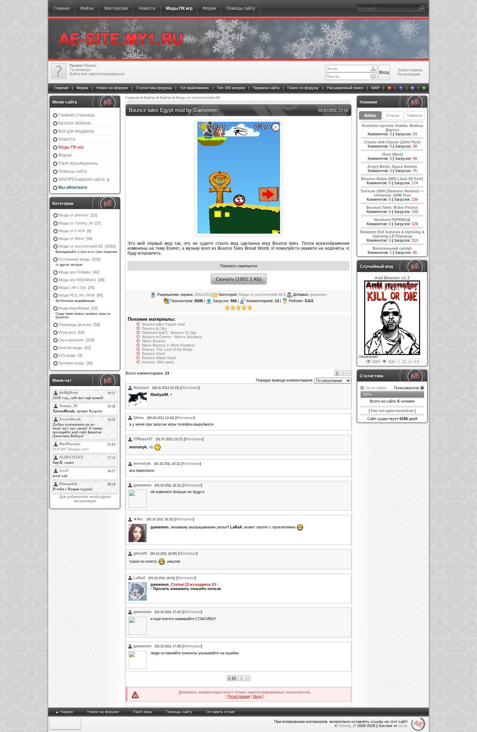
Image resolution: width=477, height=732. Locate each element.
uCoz (403, 726)
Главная (61, 8)
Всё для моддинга (76, 131)
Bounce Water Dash (159, 358)
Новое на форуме (112, 88)
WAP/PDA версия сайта (82, 179)
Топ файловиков (194, 88)
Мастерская (116, 8)
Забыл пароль (410, 70)
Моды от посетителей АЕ (81, 246)
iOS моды (67, 355)
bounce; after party (158, 362)
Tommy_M (347, 726)
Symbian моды (71, 363)
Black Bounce (154, 341)
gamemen (318, 294)
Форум (209, 8)
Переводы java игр (75, 324)
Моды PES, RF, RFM (77, 295)
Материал (190, 387)
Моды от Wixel (71, 238)
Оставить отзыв (220, 712)
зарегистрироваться (106, 74)
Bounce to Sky (154, 328)
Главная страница (76, 115)
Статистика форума (154, 88)
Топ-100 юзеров (231, 88)
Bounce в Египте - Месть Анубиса (172, 337)
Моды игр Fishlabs (75, 272)
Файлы (87, 8)
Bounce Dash (153, 353)
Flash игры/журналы (78, 163)
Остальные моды (74, 259)
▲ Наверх (64, 712)
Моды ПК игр (179, 8)
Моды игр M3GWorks (77, 280)
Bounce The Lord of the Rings (167, 349)
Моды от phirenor (74, 215)
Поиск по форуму (303, 88)
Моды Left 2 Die (72, 287)
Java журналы (71, 340)
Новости (147, 8)
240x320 (202, 294)
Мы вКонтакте (72, 187)
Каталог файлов (74, 123)
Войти (74, 74)
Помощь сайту (240, 8)
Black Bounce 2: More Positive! (168, 345)
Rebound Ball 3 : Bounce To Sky (169, 333)
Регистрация (409, 74)
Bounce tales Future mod (163, 324)
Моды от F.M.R (72, 231)
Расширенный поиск (345, 88)
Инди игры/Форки (74, 308)
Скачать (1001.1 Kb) (239, 279)
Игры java (67, 332)
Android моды (70, 348)
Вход (257, 696)
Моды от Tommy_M (76, 223)
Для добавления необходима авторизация (85, 499)
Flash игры (142, 712)
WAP (375, 88)
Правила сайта (266, 88)
